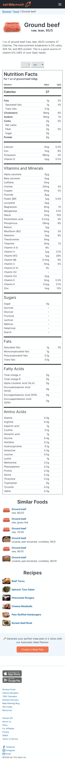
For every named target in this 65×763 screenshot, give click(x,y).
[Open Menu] (60, 4)
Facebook (10, 747)
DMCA (5, 735)
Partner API (7, 718)
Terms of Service (10, 739)
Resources (7, 710)
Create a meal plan (33, 649)
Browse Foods (9, 689)
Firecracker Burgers (23, 597)
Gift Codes (7, 707)
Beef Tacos (18, 581)
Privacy (5, 732)
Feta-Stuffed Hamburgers (26, 614)
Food (16, 11)
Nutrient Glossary (10, 700)
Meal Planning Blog (11, 703)
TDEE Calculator (9, 696)
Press (5, 725)
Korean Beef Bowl (22, 622)
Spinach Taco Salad (23, 589)
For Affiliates (8, 728)
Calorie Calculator (10, 693)
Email (8, 754)
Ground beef (42, 24)
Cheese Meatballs (22, 606)
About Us (6, 721)
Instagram (10, 750)
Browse (6, 11)
